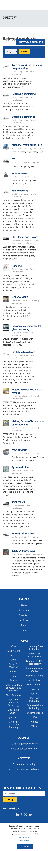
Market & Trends (34, 675)
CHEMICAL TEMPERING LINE (27, 145)
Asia (13, 655)
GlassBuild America (13, 711)
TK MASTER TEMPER (23, 533)
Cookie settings (24, 840)
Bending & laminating (24, 93)
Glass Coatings (13, 695)
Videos (34, 721)
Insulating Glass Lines (23, 352)
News (24, 605)
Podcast (35, 693)
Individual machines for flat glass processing (26, 327)
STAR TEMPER (19, 450)
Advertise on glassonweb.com (24, 769)
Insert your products (30, 42)
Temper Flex (18, 501)
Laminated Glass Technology (34, 662)
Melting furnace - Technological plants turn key (28, 423)
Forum (24, 630)
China (13, 659)
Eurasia (13, 671)
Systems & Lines (20, 467)
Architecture (13, 650)
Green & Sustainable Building (13, 724)
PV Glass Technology (35, 699)
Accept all (25, 846)
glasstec (13, 717)
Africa (13, 646)
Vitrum (34, 726)
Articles (24, 620)
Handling (17, 265)
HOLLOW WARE (20, 297)
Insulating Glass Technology (34, 648)
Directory (24, 610)
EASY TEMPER (19, 173)
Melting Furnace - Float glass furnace (27, 391)
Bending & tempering (23, 116)
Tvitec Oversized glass (23, 550)
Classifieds (24, 615)
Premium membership (24, 764)
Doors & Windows (13, 666)
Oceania (35, 689)
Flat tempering (20, 190)
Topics (24, 625)
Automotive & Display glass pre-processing (26, 66)
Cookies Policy (24, 837)
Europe (13, 675)
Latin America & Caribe (34, 670)
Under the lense (34, 712)
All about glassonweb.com (24, 743)
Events (13, 680)
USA (34, 717)
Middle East (35, 680)
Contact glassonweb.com (24, 748)
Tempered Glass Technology (35, 707)
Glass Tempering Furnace (25, 237)
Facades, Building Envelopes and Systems (13, 687)
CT (13, 159)
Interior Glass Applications (34, 655)
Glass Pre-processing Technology (13, 702)
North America (34, 684)
